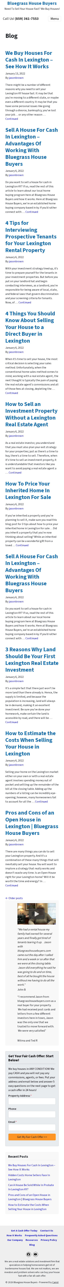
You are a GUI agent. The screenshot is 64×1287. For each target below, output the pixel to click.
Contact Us (46, 1230)
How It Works (14, 1235)
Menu (54, 18)
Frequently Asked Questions (41, 1235)
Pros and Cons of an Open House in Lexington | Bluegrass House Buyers (31, 823)
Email (12, 1122)
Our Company (15, 1240)
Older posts (16, 898)
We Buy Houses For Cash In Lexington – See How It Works (29, 60)
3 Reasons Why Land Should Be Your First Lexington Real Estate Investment (31, 659)
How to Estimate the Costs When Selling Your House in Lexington (30, 743)
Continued (11, 119)
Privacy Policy (49, 1240)
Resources (32, 1240)
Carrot (55, 1282)
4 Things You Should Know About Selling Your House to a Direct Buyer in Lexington (30, 327)
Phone (12, 1109)
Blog (32, 1244)
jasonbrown (16, 78)
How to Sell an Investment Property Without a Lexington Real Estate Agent (31, 414)
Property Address (20, 1096)
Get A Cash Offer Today (24, 1230)
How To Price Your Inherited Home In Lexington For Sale (28, 490)
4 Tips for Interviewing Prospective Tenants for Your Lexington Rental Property (31, 236)
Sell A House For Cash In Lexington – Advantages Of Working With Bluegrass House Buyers (31, 147)
